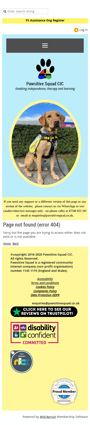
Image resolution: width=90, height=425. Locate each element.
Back (16, 243)
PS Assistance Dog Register (45, 20)
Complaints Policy (45, 291)
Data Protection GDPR (45, 295)
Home (7, 243)
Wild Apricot (48, 417)
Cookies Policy (45, 287)
